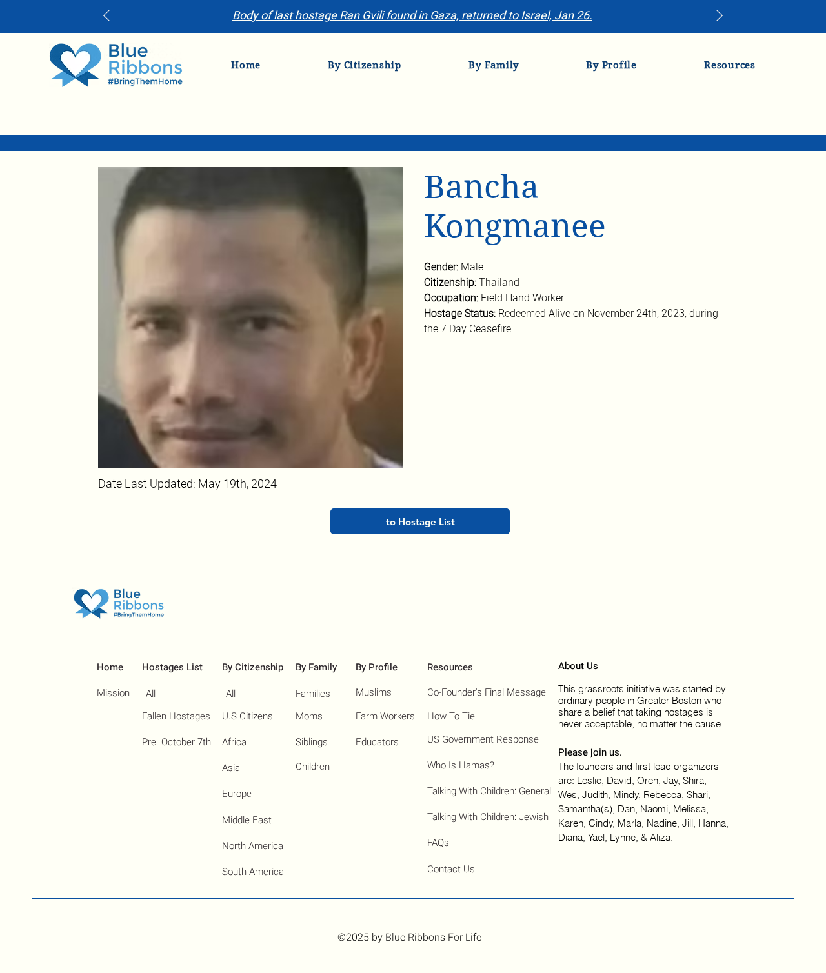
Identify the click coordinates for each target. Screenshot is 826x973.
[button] (364, 65)
